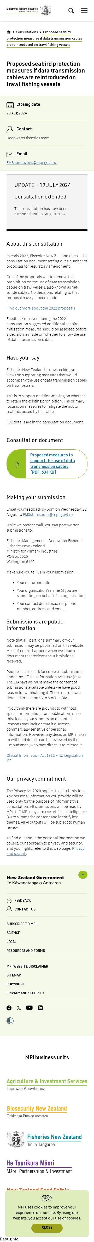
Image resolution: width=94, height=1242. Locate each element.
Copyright (16, 984)
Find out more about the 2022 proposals (41, 308)
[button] (10, 1021)
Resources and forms (26, 951)
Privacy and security (25, 993)
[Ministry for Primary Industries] (29, 11)
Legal (11, 942)
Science (13, 933)
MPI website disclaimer (27, 967)
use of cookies (67, 1218)
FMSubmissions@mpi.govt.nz (32, 162)
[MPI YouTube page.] (29, 1009)
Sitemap (14, 976)
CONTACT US (25, 910)
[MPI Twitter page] (19, 1009)
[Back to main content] (82, 875)
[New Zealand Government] (47, 881)
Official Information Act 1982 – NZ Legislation (45, 755)
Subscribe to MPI (22, 924)
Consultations (27, 32)
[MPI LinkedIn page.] (40, 1008)
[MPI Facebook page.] (9, 1008)
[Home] (9, 32)
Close (47, 1228)
